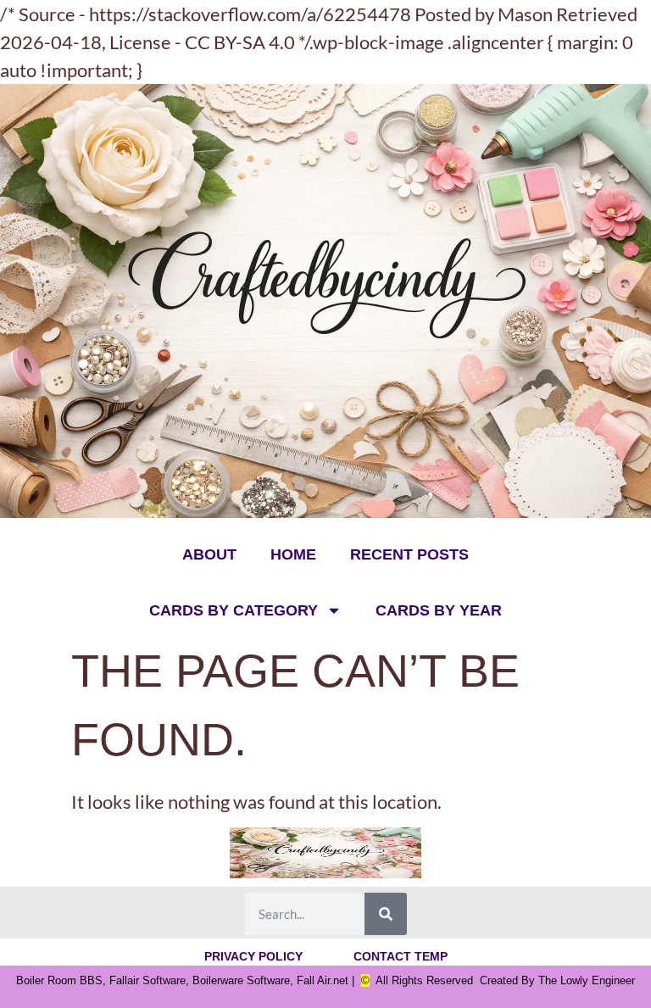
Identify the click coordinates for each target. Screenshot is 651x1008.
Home (293, 554)
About (209, 554)
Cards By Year (439, 610)
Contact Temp (400, 956)
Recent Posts (409, 554)
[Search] (385, 914)
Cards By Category (233, 610)
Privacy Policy (253, 956)
